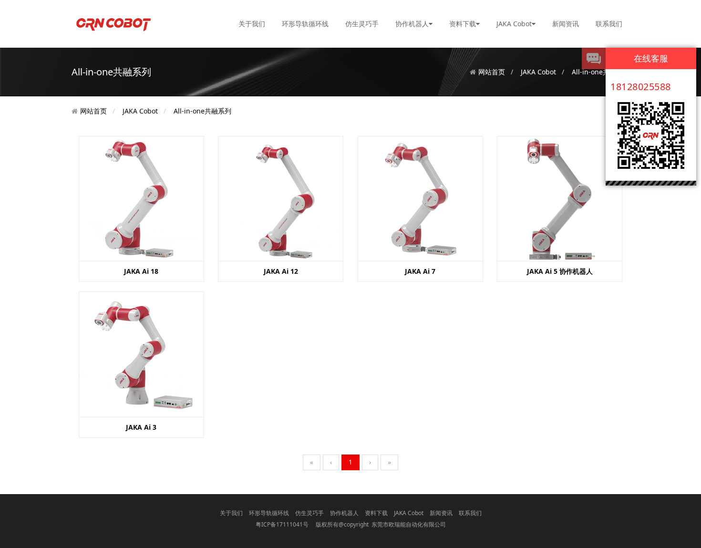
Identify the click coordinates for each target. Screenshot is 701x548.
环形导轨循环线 (305, 23)
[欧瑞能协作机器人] (113, 23)
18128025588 (640, 86)
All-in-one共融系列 (202, 110)
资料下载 (462, 23)
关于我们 (251, 23)
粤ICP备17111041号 (282, 524)
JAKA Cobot (514, 23)
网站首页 (491, 71)
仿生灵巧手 (362, 23)
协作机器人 (412, 23)
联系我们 (609, 23)
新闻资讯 (565, 23)
